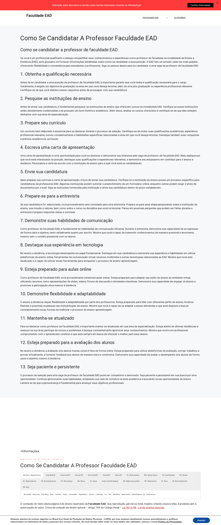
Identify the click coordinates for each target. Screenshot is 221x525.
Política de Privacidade (170, 521)
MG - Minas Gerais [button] (150, 475)
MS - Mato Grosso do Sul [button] (131, 481)
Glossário (180, 18)
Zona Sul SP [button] (79, 475)
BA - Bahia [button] (81, 481)
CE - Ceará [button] (93, 481)
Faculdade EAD (39, 15)
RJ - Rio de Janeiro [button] (133, 475)
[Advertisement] (110, 426)
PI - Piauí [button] (164, 481)
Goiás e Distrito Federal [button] (110, 481)
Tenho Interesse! (200, 5)
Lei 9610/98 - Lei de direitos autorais (143, 507)
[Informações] (166, 17)
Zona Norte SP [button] (50, 475)
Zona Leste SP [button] (65, 475)
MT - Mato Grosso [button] (150, 481)
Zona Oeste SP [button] (93, 475)
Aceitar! (201, 520)
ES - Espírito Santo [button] (168, 475)
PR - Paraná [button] (183, 475)
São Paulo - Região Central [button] (32, 475)
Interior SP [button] (118, 475)
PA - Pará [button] (26, 487)
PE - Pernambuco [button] (66, 481)
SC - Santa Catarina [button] (29, 481)
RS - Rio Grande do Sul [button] (48, 481)
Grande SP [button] (106, 475)
